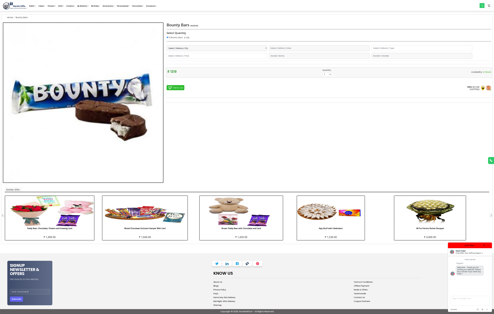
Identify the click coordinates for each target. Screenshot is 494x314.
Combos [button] (70, 6)
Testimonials (360, 293)
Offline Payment (361, 285)
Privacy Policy (219, 289)
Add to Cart (178, 87)
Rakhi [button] (32, 6)
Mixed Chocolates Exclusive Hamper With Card (145, 228)
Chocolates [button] (137, 6)
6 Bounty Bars (175, 37)
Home (10, 17)
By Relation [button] (82, 6)
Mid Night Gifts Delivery (224, 301)
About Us (217, 282)
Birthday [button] (95, 6)
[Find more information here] (470, 277)
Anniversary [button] (108, 6)
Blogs (216, 285)
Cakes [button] (41, 6)
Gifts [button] (60, 6)
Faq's (215, 293)
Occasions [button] (150, 6)
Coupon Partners (362, 301)
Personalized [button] (122, 6)
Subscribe (16, 299)
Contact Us (359, 297)
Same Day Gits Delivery (224, 297)
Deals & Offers (361, 289)
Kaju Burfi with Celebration (331, 228)
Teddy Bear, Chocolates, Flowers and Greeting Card (49, 228)
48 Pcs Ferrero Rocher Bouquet (430, 228)
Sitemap (217, 305)
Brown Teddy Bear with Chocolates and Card (241, 228)
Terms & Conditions (363, 282)
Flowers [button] (51, 6)
